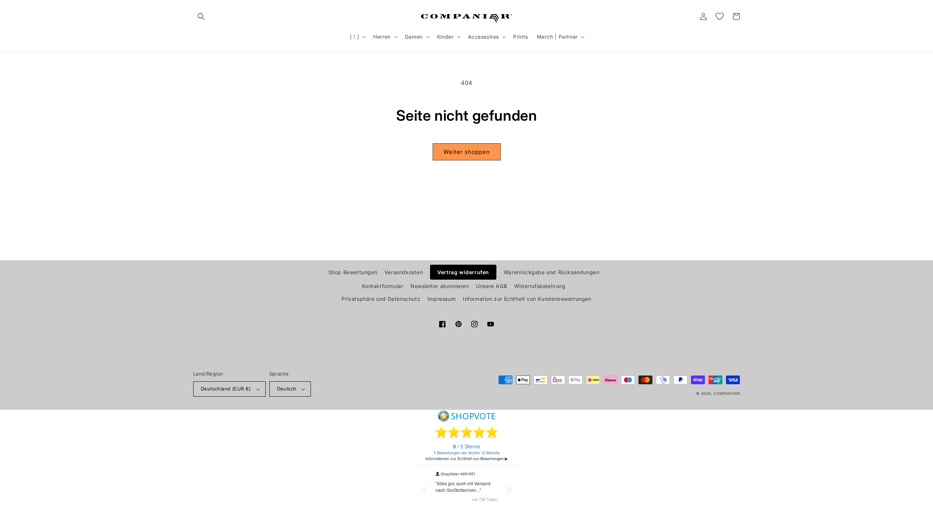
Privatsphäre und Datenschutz (380, 299)
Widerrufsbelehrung (540, 286)
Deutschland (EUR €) (226, 389)
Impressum (442, 299)
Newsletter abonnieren (439, 286)
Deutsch (287, 389)
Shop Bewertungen (353, 272)
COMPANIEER (727, 393)
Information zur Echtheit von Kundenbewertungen (527, 299)
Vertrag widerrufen (463, 272)
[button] (201, 16)
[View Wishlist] (719, 16)
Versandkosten (403, 272)
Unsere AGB (491, 286)
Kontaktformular (382, 286)
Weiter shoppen (467, 151)
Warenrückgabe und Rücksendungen (552, 272)
